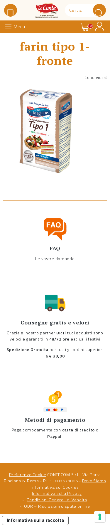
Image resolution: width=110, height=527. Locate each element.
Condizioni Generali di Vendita (57, 500)
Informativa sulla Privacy (57, 493)
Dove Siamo (94, 481)
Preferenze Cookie (27, 474)
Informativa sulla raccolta (35, 520)
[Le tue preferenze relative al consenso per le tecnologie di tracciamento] (99, 516)
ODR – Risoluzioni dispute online (57, 506)
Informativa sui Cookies (55, 487)
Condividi (94, 77)
